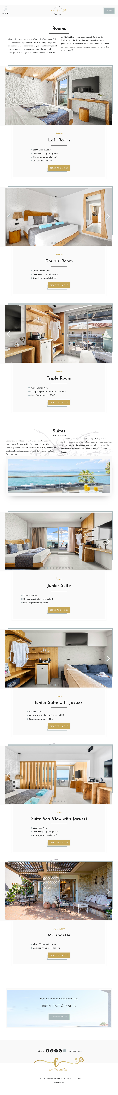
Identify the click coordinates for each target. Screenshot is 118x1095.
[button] (55, 122)
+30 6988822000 (74, 1051)
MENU (6, 14)
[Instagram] (51, 1050)
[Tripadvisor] (56, 1050)
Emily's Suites (58, 1069)
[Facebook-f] (47, 1050)
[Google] (60, 1050)
